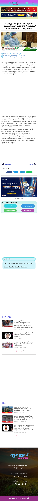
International (28, 263)
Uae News (11, 263)
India (6, 267)
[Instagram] (16, 484)
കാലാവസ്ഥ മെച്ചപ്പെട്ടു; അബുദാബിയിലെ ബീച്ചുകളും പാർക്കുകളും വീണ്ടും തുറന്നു (23, 408)
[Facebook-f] (13, 484)
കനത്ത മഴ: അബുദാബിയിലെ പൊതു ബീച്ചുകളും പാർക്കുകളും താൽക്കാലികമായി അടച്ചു (23, 417)
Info (16, 57)
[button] (27, 3)
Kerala (11, 267)
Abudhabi (12, 57)
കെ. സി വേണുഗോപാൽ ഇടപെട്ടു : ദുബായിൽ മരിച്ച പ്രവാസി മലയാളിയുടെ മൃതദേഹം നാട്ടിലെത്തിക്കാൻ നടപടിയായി (24, 427)
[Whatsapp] (25, 484)
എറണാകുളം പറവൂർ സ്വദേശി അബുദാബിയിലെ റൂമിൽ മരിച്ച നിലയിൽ (23, 334)
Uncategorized (21, 57)
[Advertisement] (19, 95)
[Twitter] (22, 484)
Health (17, 267)
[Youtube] (19, 484)
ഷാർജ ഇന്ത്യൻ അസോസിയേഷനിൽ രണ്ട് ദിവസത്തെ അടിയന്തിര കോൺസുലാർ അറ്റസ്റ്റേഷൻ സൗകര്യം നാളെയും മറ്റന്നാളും (23, 324)
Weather (24, 267)
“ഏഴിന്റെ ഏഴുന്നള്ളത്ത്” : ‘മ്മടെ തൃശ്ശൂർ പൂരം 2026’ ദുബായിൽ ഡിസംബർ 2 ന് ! (23, 343)
